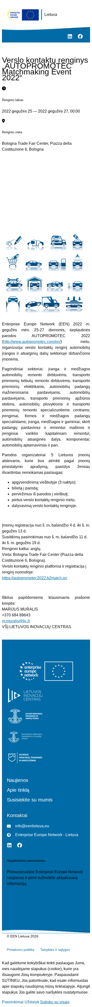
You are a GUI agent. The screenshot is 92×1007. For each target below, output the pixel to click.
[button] (9, 36)
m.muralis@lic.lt (16, 621)
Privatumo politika (20, 950)
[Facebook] (80, 36)
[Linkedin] (69, 36)
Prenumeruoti (18, 894)
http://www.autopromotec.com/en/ (32, 342)
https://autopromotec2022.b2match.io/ (34, 578)
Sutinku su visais (54, 1002)
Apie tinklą (18, 790)
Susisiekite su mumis (30, 799)
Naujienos (17, 780)
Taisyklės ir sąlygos (55, 950)
